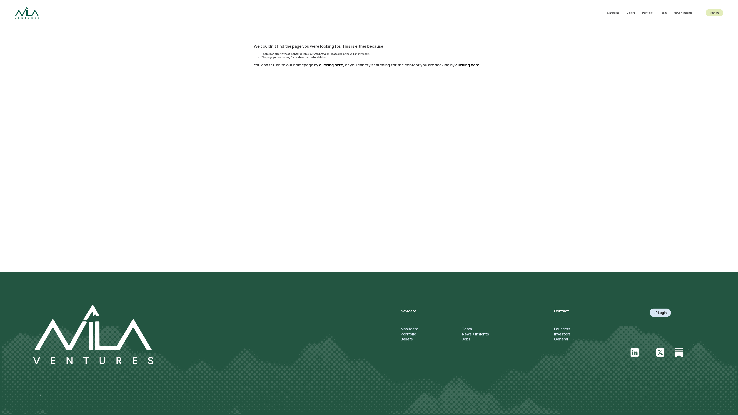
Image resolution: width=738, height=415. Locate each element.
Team (663, 12)
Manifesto (613, 12)
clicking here (331, 64)
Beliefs (631, 12)
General (561, 339)
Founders (562, 328)
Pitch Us (714, 12)
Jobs (466, 339)
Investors (562, 334)
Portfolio (647, 12)
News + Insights (683, 12)
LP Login (660, 312)
